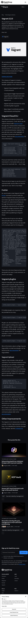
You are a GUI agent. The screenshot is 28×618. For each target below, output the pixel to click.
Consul (16, 580)
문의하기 (16, 590)
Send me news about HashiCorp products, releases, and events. (13, 557)
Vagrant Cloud (18, 123)
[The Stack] (4, 7)
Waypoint (4, 580)
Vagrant (3, 585)
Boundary (17, 578)
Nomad (3, 582)
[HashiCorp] (6, 2)
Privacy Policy (22, 564)
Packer (4, 195)
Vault (16, 576)
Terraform (4, 576)
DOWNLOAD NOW (7, 76)
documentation (19, 136)
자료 (3, 593)
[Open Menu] (25, 2)
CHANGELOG (19, 428)
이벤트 (3, 590)
